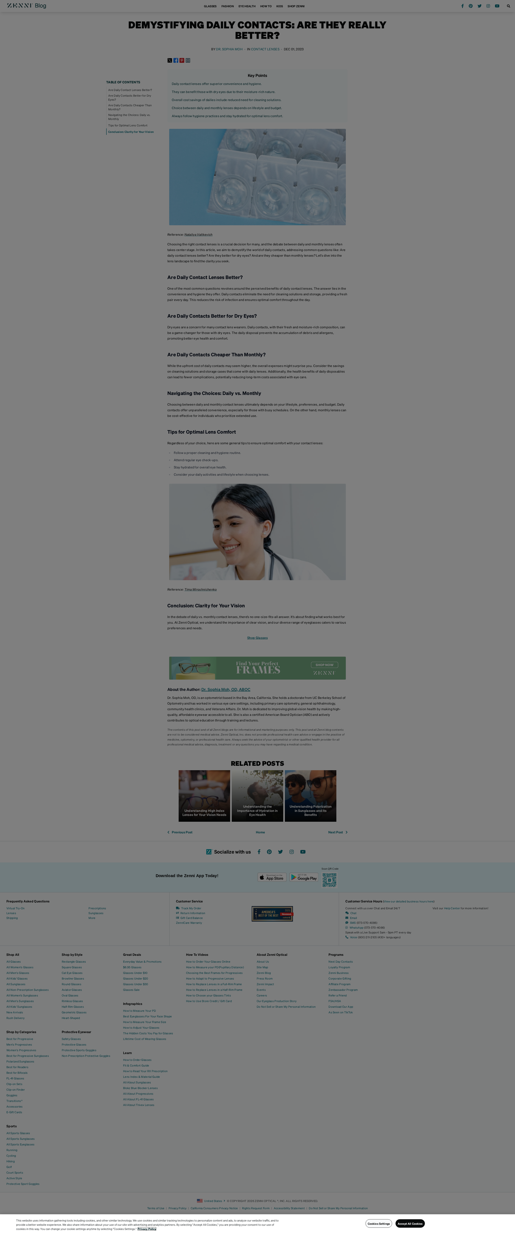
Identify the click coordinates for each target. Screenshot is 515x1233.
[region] (257, 1223)
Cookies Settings (379, 1223)
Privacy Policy (147, 1229)
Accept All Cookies (410, 1223)
